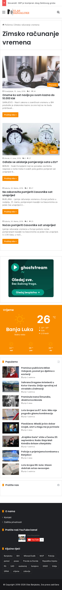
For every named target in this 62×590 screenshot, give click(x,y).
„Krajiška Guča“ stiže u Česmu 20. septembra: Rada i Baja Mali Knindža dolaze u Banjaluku (39, 440)
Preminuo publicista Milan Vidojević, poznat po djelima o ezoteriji (38, 371)
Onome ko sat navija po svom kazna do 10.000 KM (28, 96)
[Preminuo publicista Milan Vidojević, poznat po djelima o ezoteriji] (10, 372)
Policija (51, 556)
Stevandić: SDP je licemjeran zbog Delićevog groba (31, 3)
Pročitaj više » (10, 115)
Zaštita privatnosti (13, 522)
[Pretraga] (58, 13)
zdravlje (26, 571)
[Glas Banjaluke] (18, 12)
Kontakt (7, 517)
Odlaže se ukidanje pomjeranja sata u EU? (30, 162)
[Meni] (3, 13)
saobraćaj (23, 566)
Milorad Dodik (30, 556)
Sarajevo (35, 566)
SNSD (45, 566)
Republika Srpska (49, 561)
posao (16, 561)
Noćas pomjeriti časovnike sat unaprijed (29, 225)
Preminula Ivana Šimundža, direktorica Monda (36, 398)
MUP (42, 556)
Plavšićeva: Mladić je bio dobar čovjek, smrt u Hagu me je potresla (40, 425)
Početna (8, 25)
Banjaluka (8, 556)
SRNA (6, 571)
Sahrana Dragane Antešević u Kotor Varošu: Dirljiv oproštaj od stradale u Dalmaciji (39, 385)
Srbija (54, 566)
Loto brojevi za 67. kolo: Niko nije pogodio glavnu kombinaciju (39, 412)
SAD (12, 566)
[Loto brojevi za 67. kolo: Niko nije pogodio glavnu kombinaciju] (10, 414)
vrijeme (16, 571)
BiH (18, 556)
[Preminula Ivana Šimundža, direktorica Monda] (10, 401)
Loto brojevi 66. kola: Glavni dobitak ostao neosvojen (36, 467)
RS (5, 566)
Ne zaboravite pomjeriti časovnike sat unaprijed (27, 193)
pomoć (7, 561)
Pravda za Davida (30, 561)
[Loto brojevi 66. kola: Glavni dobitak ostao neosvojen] (10, 469)
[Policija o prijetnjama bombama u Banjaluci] (10, 455)
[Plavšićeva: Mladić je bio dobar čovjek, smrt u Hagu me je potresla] (10, 428)
